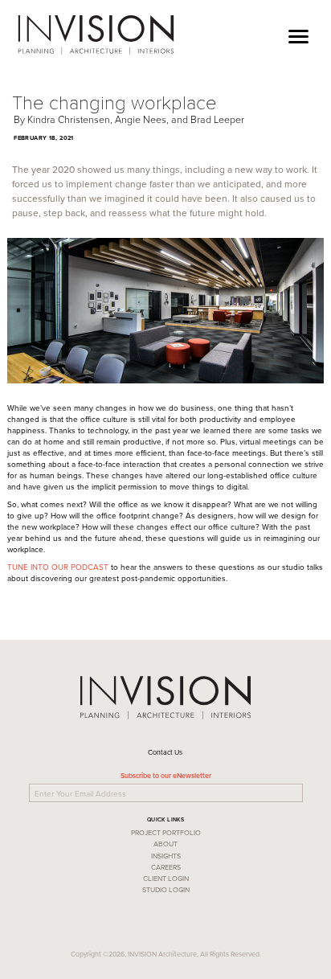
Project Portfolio (166, 832)
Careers (166, 867)
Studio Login (166, 889)
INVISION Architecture (96, 35)
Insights (166, 855)
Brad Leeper (217, 119)
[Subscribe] (304, 791)
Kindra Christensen (68, 119)
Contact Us (166, 752)
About (165, 843)
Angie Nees (140, 119)
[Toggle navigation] (298, 32)
